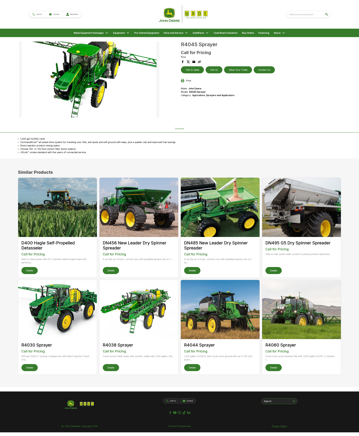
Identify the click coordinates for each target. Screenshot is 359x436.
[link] (72, 14)
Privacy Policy (279, 426)
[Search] (293, 401)
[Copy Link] (199, 61)
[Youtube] (175, 412)
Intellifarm (198, 32)
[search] (327, 14)
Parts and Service (173, 32)
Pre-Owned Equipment (146, 32)
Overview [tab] (179, 128)
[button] (37, 14)
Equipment (119, 32)
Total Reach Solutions (226, 32)
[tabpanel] (98, 80)
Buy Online (248, 32)
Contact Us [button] (264, 69)
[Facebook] (170, 412)
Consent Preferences (179, 426)
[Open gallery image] (89, 79)
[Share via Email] (193, 61)
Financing (263, 32)
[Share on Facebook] (182, 61)
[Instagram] (179, 412)
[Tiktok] (184, 412)
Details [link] (29, 270)
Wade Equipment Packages (89, 32)
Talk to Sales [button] (192, 69)
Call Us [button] (214, 69)
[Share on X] (188, 61)
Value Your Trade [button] (238, 69)
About (277, 32)
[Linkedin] (188, 412)
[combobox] (308, 14)
